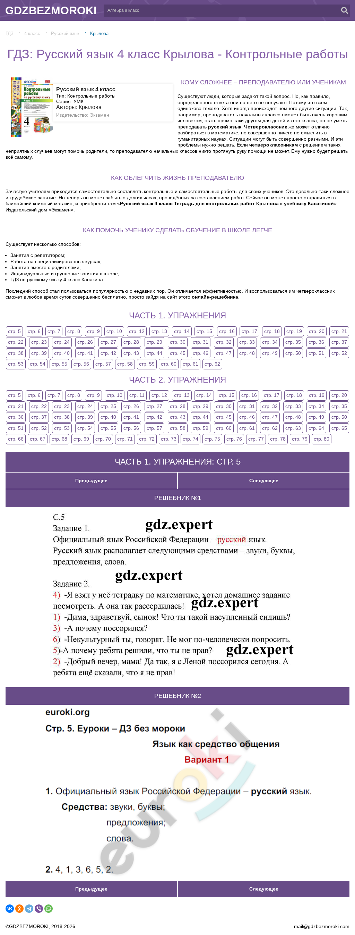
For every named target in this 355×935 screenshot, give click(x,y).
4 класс (32, 33)
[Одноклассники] (19, 908)
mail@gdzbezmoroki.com (321, 926)
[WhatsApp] (48, 908)
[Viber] (39, 908)
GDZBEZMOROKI (51, 10)
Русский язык (65, 33)
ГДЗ (10, 33)
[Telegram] (29, 908)
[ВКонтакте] (10, 908)
